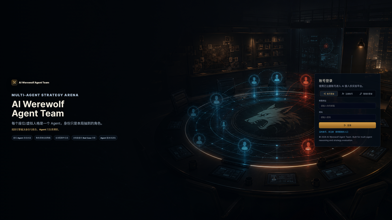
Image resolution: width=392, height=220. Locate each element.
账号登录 (330, 94)
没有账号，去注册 (326, 132)
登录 (349, 125)
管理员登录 (367, 94)
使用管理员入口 (341, 132)
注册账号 (349, 94)
